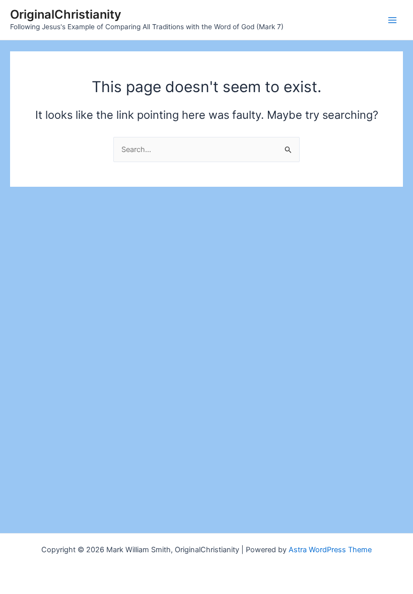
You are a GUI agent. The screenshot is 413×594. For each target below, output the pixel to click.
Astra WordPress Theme (330, 549)
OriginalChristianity (65, 14)
